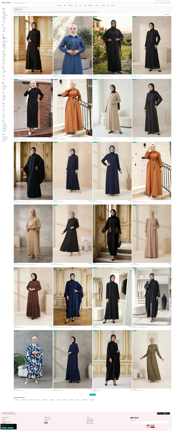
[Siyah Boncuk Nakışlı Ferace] (72, 233)
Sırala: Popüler (167, 14)
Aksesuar (113, 5)
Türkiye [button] (132, 422)
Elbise (65, 5)
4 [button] (170, 73)
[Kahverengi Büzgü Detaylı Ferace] (72, 108)
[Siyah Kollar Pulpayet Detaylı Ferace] (151, 296)
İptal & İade (166, 0)
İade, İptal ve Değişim (90, 423)
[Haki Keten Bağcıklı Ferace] (151, 359)
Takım (76, 5)
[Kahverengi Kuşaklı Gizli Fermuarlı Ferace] (151, 171)
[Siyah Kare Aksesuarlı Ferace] (151, 45)
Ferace (80, 5)
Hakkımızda (157, 0)
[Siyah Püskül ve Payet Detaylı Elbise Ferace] (33, 171)
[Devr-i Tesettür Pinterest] (45, 423)
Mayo (108, 5)
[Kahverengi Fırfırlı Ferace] (33, 296)
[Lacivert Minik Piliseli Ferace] (112, 171)
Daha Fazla (92, 394)
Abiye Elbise (70, 5)
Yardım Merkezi (162, 0)
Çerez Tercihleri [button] (4, 427)
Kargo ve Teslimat (89, 421)
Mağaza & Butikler (47, 419)
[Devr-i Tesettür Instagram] (47, 423)
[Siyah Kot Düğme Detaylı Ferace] (33, 108)
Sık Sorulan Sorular (90, 419)
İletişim (3, 420)
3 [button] (170, 136)
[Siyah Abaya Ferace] (112, 359)
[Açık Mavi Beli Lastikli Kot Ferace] (72, 45)
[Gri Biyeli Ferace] (112, 296)
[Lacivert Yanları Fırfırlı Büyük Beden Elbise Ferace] (72, 296)
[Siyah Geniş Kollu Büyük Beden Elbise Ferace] (112, 45)
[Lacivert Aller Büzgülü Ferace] (72, 359)
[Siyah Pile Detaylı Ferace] (33, 45)
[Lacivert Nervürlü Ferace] (72, 171)
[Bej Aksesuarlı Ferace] (112, 108)
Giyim (85, 5)
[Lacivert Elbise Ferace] (33, 359)
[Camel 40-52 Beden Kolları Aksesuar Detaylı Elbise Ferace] (33, 233)
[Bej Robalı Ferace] (151, 233)
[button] (156, 3)
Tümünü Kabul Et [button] (10, 427)
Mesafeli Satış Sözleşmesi (6, 421)
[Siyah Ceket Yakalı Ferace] (151, 108)
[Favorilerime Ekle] (52, 76)
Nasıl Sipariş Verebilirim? (90, 420)
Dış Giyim (96, 5)
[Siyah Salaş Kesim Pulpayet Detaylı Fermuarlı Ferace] (112, 233)
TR (169, 0)
